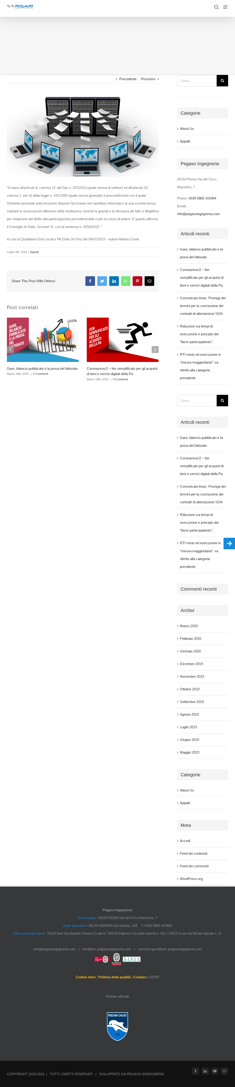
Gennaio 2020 (190, 651)
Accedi (185, 841)
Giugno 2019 (189, 740)
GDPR (154, 977)
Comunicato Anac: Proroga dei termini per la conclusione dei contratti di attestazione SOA (203, 306)
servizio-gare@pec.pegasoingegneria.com (170, 949)
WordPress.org (191, 879)
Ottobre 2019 (189, 689)
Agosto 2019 (189, 714)
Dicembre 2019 (191, 664)
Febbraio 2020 (190, 638)
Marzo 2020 (189, 626)
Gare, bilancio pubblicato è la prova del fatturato (42, 368)
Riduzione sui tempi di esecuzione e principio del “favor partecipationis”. (199, 334)
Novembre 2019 (192, 676)
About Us (187, 129)
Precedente (128, 79)
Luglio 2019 (188, 727)
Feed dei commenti (194, 866)
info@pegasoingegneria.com (198, 214)
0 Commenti (40, 374)
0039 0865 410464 (202, 198)
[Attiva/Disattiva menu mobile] (225, 7)
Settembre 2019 (192, 702)
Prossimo (148, 79)
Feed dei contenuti (193, 853)
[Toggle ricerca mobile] (216, 7)
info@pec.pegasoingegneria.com (106, 949)
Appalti (34, 252)
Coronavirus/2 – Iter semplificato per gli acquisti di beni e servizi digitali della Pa (202, 277)
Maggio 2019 (189, 752)
